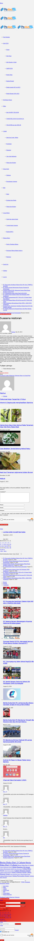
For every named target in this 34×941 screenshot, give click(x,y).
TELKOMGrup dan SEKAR (13, 125)
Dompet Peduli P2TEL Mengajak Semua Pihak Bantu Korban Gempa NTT (18, 642)
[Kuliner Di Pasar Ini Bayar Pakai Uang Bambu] (12, 757)
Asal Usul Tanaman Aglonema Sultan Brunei (16, 472)
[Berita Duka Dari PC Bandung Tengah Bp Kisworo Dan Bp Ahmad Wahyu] (6, 716)
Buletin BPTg (9, 231)
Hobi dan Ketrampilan (15, 312)
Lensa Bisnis (6, 213)
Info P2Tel (5, 43)
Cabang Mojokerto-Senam (25, 874)
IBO (4, 187)
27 (8, 547)
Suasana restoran (4, 372)
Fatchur (13, 332)
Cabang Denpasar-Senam (22, 870)
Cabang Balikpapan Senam (6, 867)
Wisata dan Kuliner (11, 162)
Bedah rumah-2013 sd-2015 (13, 87)
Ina (4, 837)
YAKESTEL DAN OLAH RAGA (15, 118)
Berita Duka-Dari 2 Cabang (13, 862)
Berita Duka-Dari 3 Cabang (15, 863)
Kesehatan (9, 143)
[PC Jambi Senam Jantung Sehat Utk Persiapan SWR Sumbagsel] (12, 678)
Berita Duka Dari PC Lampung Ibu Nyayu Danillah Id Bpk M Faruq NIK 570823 (18, 704)
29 (1, 549)
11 (5, 544)
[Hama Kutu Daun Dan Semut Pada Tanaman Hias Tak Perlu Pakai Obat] (11, 422)
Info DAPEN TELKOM (12, 112)
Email (1, 507)
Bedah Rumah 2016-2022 (12, 93)
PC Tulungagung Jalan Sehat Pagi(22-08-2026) (15, 293)
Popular (5, 583)
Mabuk (2, 478)
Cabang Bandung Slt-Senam (21, 867)
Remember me (5, 931)
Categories (2, 880)
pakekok (5, 815)
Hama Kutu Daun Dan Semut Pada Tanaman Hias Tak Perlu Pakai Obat (16, 426)
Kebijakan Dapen (7, 100)
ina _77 (5, 791)
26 (7, 547)
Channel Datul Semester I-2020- (15, 780)
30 (2, 549)
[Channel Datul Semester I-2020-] (12, 777)
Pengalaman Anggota (11, 181)
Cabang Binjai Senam (18, 869)
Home (7, 49)
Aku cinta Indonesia (11, 156)
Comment (3, 491)
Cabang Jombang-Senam (18, 872)
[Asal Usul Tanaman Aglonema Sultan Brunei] (10, 469)
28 (10, 547)
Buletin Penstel (10, 81)
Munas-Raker (6, 238)
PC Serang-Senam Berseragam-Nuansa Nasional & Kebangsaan (17, 622)
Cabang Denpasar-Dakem (9, 870)
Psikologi (8, 150)
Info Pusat (8, 56)
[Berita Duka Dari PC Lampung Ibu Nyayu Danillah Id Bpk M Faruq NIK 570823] (12, 699)
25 (5, 547)
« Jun (1, 551)
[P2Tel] (17, 29)
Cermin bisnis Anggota (12, 225)
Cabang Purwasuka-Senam (20, 876)
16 (2, 546)
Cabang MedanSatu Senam (15, 874)
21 (10, 546)
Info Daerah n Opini (11, 62)
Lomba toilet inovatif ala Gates (14, 532)
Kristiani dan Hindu (11, 200)
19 (7, 546)
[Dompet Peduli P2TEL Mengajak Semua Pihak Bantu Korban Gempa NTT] (12, 638)
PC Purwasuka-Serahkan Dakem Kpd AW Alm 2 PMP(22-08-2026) (18, 602)
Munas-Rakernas (7, 894)
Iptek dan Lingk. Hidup (12, 137)
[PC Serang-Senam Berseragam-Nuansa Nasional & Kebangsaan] (12, 618)
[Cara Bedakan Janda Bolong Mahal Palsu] (10, 445)
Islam (7, 194)
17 (4, 546)
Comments (6, 585)
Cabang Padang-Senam (6, 876)
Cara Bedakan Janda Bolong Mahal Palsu (15, 449)
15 (1, 546)
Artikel (5, 131)
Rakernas (8, 256)
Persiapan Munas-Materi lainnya (14, 250)
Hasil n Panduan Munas (12, 244)
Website (2, 510)
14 (10, 544)
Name (1, 504)
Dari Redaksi (6, 37)
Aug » (5, 551)
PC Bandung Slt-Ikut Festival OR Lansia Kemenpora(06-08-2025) (17, 741)
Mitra (4, 106)
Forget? (17, 930)
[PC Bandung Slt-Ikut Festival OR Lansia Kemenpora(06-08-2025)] (12, 736)
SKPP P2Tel (9, 68)
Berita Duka (9, 74)
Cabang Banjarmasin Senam (7, 869)
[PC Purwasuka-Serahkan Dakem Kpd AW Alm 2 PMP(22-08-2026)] (12, 598)
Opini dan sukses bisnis (12, 219)
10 (4, 544)
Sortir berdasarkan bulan (6, 554)
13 (8, 544)
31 (4, 549)
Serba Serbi (6, 169)
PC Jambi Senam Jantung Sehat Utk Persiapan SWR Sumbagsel (16, 682)
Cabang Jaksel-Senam (5, 872)
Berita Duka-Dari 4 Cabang (26, 865)
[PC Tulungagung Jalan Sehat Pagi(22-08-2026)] (12, 658)
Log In (2, 940)
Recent (5, 582)
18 (5, 546)
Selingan (8, 175)
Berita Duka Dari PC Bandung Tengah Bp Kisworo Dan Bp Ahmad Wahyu (18, 721)
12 (7, 544)
